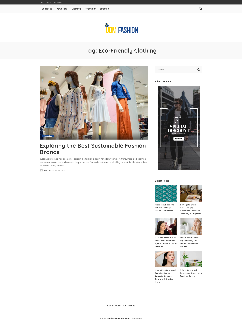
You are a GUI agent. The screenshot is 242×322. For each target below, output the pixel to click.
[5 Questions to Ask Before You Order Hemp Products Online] (191, 259)
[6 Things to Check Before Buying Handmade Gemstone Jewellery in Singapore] (191, 193)
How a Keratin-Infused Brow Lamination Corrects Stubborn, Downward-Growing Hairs (165, 276)
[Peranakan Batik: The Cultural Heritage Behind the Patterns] (166, 193)
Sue (45, 170)
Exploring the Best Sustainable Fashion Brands (93, 149)
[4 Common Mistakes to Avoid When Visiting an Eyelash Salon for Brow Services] (166, 226)
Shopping (48, 136)
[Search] (200, 8)
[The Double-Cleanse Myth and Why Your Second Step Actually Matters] (191, 226)
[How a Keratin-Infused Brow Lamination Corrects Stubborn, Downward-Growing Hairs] (166, 259)
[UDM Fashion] (121, 27)
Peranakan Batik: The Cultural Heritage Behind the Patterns (164, 208)
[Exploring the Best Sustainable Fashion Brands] (94, 103)
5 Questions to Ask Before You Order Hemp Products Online (191, 273)
